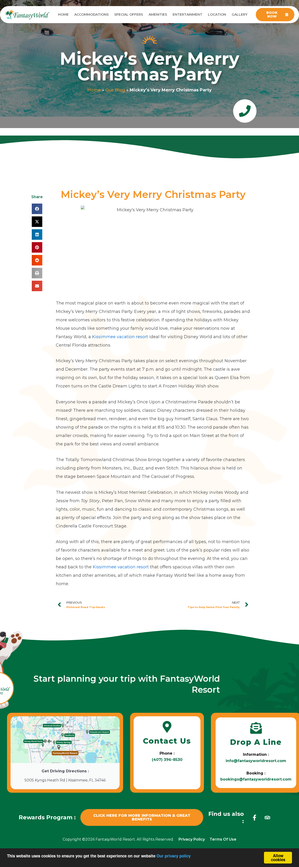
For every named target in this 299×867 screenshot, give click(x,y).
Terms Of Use (223, 839)
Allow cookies (278, 857)
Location (217, 14)
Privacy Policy (191, 839)
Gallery (239, 14)
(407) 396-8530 (167, 759)
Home (63, 14)
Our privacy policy (174, 856)
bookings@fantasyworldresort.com (256, 779)
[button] (37, 209)
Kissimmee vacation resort (120, 336)
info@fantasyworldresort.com (256, 761)
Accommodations (91, 14)
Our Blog (115, 90)
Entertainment (187, 14)
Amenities (158, 14)
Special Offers (128, 14)
